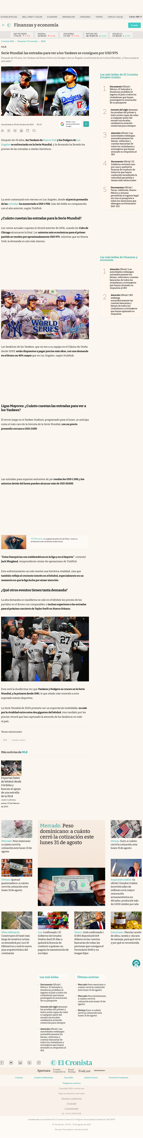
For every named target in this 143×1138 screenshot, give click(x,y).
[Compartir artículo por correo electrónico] (27, 130)
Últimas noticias (9, 17)
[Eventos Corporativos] (59, 1071)
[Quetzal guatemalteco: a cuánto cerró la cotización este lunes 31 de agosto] (16, 868)
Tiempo (99, 17)
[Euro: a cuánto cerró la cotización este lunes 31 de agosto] (126, 829)
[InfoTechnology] (99, 1071)
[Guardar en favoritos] (86, 124)
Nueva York (50, 140)
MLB (43, 41)
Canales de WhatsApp (43, 1077)
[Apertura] (43, 1071)
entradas (13, 203)
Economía (52, 17)
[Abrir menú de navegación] (3, 25)
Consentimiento (71, 1108)
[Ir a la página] (9, 25)
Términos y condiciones (71, 1098)
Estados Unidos (18, 740)
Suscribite (68, 1077)
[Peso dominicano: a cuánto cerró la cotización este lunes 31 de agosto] (71, 887)
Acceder (134, 25)
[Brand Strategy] (72, 1071)
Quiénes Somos (91, 1077)
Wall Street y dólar (32, 17)
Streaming (85, 17)
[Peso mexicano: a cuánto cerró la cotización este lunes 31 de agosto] (16, 829)
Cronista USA (7, 41)
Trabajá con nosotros (71, 1083)
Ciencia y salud (115, 17)
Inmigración (68, 17)
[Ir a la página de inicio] (71, 1062)
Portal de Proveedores (118, 1077)
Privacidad (71, 1103)
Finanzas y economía (27, 41)
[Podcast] (85, 1071)
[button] (136, 963)
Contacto (19, 1077)
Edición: (134, 17)
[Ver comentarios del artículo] (34, 130)
